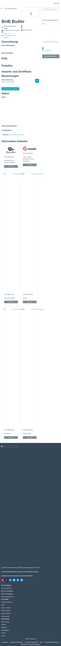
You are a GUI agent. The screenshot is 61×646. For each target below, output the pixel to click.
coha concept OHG (9, 298)
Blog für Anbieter (6, 613)
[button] (11, 166)
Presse (3, 636)
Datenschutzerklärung (16, 642)
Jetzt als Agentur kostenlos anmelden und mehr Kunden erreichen (19, 571)
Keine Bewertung (9, 157)
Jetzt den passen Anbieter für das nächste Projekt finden (17, 575)
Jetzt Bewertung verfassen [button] (50, 9)
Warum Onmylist (5, 607)
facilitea (25, 298)
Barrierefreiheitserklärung (52, 642)
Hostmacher (7, 433)
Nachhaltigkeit (5, 630)
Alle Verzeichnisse (6, 588)
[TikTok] (6, 580)
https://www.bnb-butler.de (16, 134)
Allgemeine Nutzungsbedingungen (30, 644)
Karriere (3, 633)
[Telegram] (21, 580)
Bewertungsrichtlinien (7, 596)
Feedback (4, 627)
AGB (41, 642)
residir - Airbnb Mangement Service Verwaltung (28, 159)
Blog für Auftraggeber (7, 591)
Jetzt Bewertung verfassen (50, 41)
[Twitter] (14, 580)
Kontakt (3, 624)
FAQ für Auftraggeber (7, 594)
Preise (3, 605)
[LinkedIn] (10, 580)
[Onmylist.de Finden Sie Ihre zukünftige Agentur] (7, 3)
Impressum (5, 642)
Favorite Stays (27, 433)
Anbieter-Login (5, 616)
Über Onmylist (5, 621)
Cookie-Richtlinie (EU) (31, 642)
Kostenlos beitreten (6, 602)
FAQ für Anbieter (5, 610)
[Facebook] (17, 580)
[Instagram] (2, 580)
